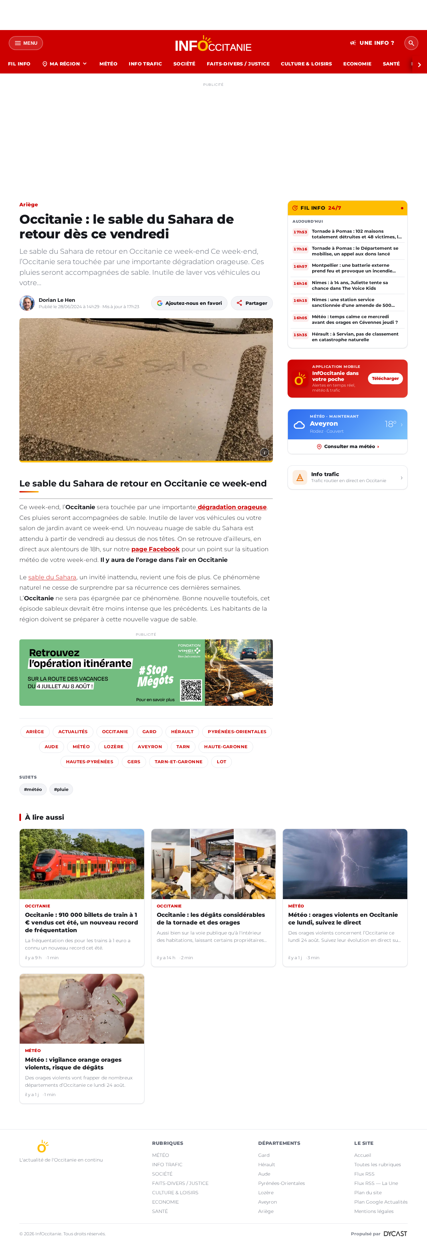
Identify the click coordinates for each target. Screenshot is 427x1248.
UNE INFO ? (372, 43)
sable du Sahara (52, 577)
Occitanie (115, 731)
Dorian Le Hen (57, 300)
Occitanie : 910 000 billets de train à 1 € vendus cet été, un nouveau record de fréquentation (81, 922)
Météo (81, 746)
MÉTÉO (108, 64)
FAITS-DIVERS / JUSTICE (238, 64)
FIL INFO (19, 64)
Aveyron (150, 746)
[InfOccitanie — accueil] (213, 43)
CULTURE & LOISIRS (306, 64)
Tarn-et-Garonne (179, 761)
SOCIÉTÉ (184, 64)
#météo (33, 789)
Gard (149, 731)
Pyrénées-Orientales (237, 731)
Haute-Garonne (226, 746)
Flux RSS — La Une (376, 1183)
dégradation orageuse (231, 507)
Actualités (73, 731)
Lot (221, 761)
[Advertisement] (213, 136)
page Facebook (155, 549)
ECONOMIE (357, 64)
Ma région (65, 64)
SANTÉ (391, 64)
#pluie (61, 789)
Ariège (28, 204)
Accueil (362, 1155)
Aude (52, 746)
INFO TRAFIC (145, 64)
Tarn (183, 746)
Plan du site (368, 1193)
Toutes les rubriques (377, 1165)
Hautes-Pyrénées (89, 761)
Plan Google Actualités (381, 1202)
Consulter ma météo (351, 446)
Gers (133, 761)
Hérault (182, 731)
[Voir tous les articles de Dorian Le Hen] (27, 303)
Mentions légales (374, 1211)
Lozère (113, 746)
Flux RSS (364, 1174)
